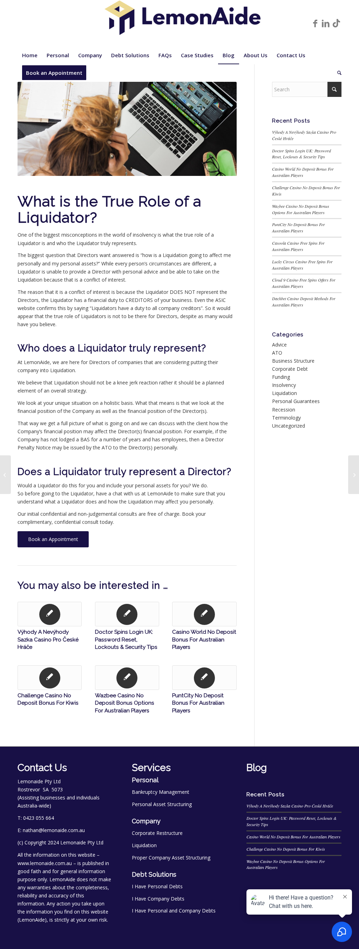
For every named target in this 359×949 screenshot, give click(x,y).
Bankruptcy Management (160, 792)
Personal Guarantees (296, 401)
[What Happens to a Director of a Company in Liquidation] (353, 474)
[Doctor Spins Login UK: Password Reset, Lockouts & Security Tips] (127, 614)
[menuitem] (30, 55)
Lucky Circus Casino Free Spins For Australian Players (302, 265)
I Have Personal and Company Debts (174, 910)
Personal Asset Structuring (162, 804)
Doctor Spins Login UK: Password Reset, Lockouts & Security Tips (126, 639)
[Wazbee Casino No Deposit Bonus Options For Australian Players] (127, 677)
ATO (277, 352)
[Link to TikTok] (336, 23)
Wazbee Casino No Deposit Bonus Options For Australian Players (124, 703)
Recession (283, 409)
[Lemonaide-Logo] (179, 23)
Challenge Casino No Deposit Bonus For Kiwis (285, 849)
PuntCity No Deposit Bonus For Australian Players (198, 703)
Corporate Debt (290, 368)
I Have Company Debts (158, 898)
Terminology (286, 417)
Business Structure (293, 360)
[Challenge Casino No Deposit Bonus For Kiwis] (50, 677)
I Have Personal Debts (157, 886)
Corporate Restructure (157, 833)
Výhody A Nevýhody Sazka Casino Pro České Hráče (48, 639)
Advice (279, 344)
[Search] (337, 72)
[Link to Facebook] (315, 23)
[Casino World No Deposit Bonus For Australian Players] (204, 614)
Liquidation (284, 393)
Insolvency (284, 385)
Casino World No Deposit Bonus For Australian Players (204, 639)
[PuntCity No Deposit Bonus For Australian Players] (204, 677)
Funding (281, 377)
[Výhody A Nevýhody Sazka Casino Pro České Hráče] (50, 614)
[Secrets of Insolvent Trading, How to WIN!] (5, 474)
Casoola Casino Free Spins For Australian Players (298, 246)
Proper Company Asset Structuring (171, 857)
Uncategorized (288, 425)
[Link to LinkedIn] (325, 23)
